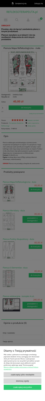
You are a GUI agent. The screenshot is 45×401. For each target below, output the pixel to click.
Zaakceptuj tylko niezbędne (22, 375)
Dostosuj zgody (22, 381)
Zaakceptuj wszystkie (22, 387)
